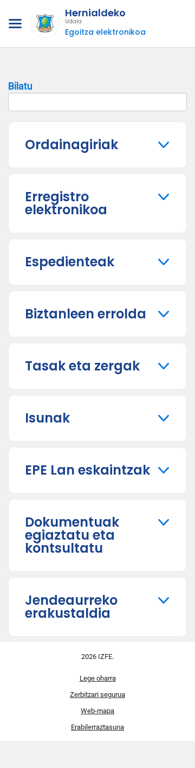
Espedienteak (69, 262)
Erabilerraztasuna (97, 727)
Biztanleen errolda (85, 314)
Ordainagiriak (71, 144)
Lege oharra (98, 678)
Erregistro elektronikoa (66, 203)
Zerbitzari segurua (97, 694)
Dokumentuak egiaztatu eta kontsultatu (72, 535)
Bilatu (20, 86)
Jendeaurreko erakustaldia (71, 606)
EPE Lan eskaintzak (87, 470)
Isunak (47, 418)
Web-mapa (97, 711)
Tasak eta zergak (82, 366)
